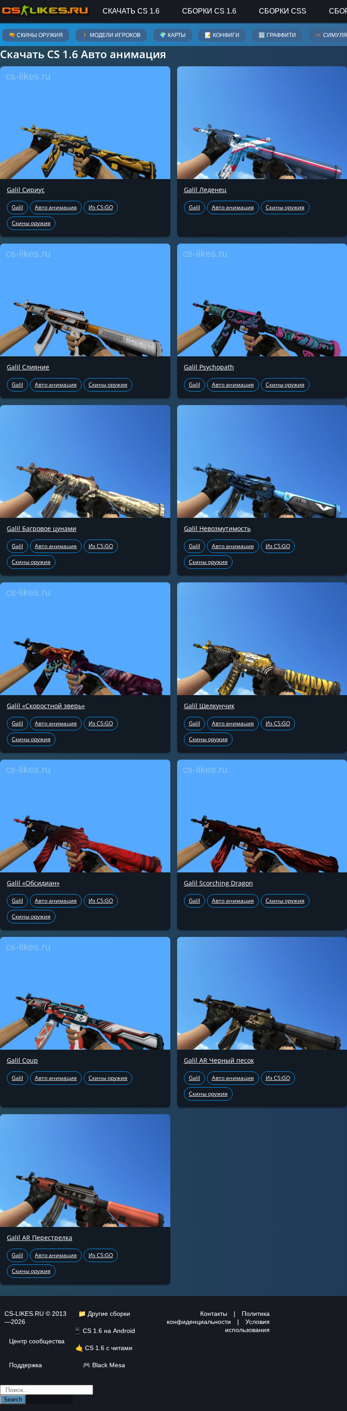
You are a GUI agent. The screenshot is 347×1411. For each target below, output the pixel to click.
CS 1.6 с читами (108, 1347)
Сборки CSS (282, 11)
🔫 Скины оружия (36, 35)
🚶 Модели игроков (111, 35)
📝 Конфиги (222, 35)
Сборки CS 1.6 (209, 11)
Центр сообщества (37, 1341)
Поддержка (25, 1365)
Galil (17, 207)
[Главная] (45, 11)
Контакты (213, 1313)
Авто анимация (56, 207)
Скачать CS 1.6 (131, 11)
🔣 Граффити (277, 35)
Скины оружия (31, 223)
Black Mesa (108, 1365)
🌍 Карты (172, 35)
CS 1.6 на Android (109, 1330)
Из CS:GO (101, 207)
